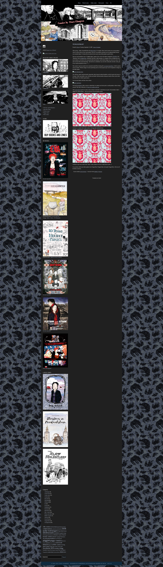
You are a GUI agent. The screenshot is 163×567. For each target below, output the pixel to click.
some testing (77, 89)
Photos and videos (48, 514)
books (64, 527)
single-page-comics (54, 546)
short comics (46, 546)
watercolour (51, 552)
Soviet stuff (60, 546)
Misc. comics (47, 512)
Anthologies (47, 491)
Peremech (59, 538)
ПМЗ (65, 552)
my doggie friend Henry (109, 66)
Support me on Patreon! (51, 50)
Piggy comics (46, 112)
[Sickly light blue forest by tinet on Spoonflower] (78, 72)
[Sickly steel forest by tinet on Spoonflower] (77, 83)
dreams (65, 531)
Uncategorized (47, 522)
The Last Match (61, 550)
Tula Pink (115, 56)
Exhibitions (47, 507)
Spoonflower (79, 85)
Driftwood (46, 88)
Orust (56, 538)
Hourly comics (47, 111)
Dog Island (46, 72)
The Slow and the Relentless (49, 107)
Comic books (47, 493)
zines (62, 552)
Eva (44, 104)
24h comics (46, 527)
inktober (54, 536)
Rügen (49, 544)
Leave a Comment (96, 47)
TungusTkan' (83, 171)
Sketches (46, 517)
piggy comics (55, 540)
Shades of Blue (101, 563)
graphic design (63, 533)
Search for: (45, 557)
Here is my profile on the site (93, 87)
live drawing (46, 538)
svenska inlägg (58, 548)
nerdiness (52, 538)
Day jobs (46, 498)
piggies (100, 171)
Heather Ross (83, 58)
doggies (55, 531)
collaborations (47, 529)
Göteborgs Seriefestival (48, 535)
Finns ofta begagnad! (47, 368)
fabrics (96, 171)
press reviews (52, 542)
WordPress (81, 563)
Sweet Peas (47, 519)
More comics (46, 114)
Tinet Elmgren (64, 563)
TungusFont (45, 552)
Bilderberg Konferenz (58, 527)
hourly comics (47, 536)
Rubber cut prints (48, 515)
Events (46, 505)
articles (52, 527)
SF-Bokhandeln (57, 218)
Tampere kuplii (55, 550)
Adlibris (48, 218)
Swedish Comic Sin (47, 550)
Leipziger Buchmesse (61, 536)
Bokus (52, 218)
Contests (46, 497)
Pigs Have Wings (47, 109)
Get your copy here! (47, 178)
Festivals (46, 508)
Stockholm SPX (48, 548)
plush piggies (93, 50)
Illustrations (47, 510)
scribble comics (56, 544)
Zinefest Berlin (57, 552)
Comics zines (47, 495)
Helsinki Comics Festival (60, 535)
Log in (109, 563)
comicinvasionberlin (57, 529)
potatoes (48, 542)
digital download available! (56, 257)
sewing (63, 544)
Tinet (78, 47)
